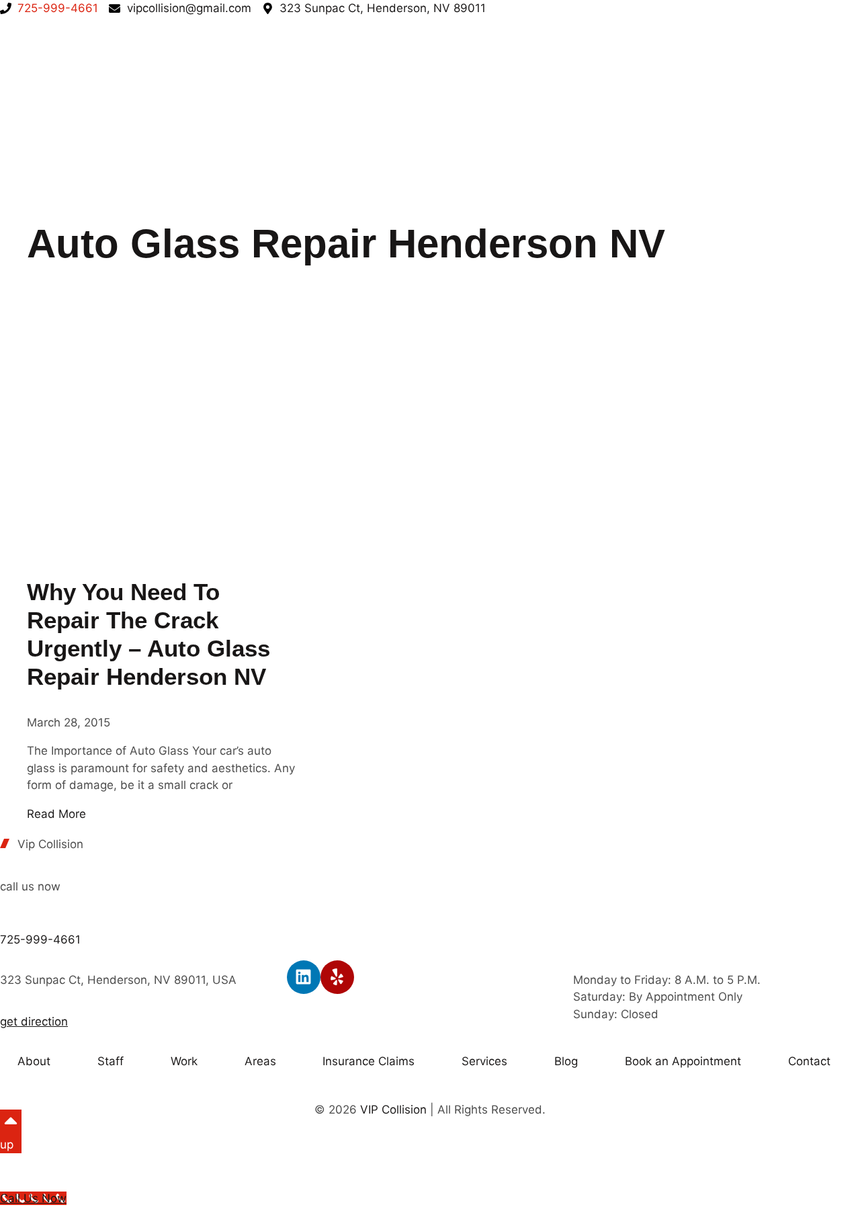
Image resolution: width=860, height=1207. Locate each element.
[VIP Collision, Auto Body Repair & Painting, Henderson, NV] (487, 859)
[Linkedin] (303, 977)
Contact (809, 1061)
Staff (110, 1061)
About (33, 1061)
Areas (260, 1061)
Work (184, 1061)
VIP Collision (393, 1109)
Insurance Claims (368, 1061)
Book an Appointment (683, 1061)
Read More (56, 814)
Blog (566, 1061)
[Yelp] (337, 977)
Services (484, 1061)
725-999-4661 (40, 939)
